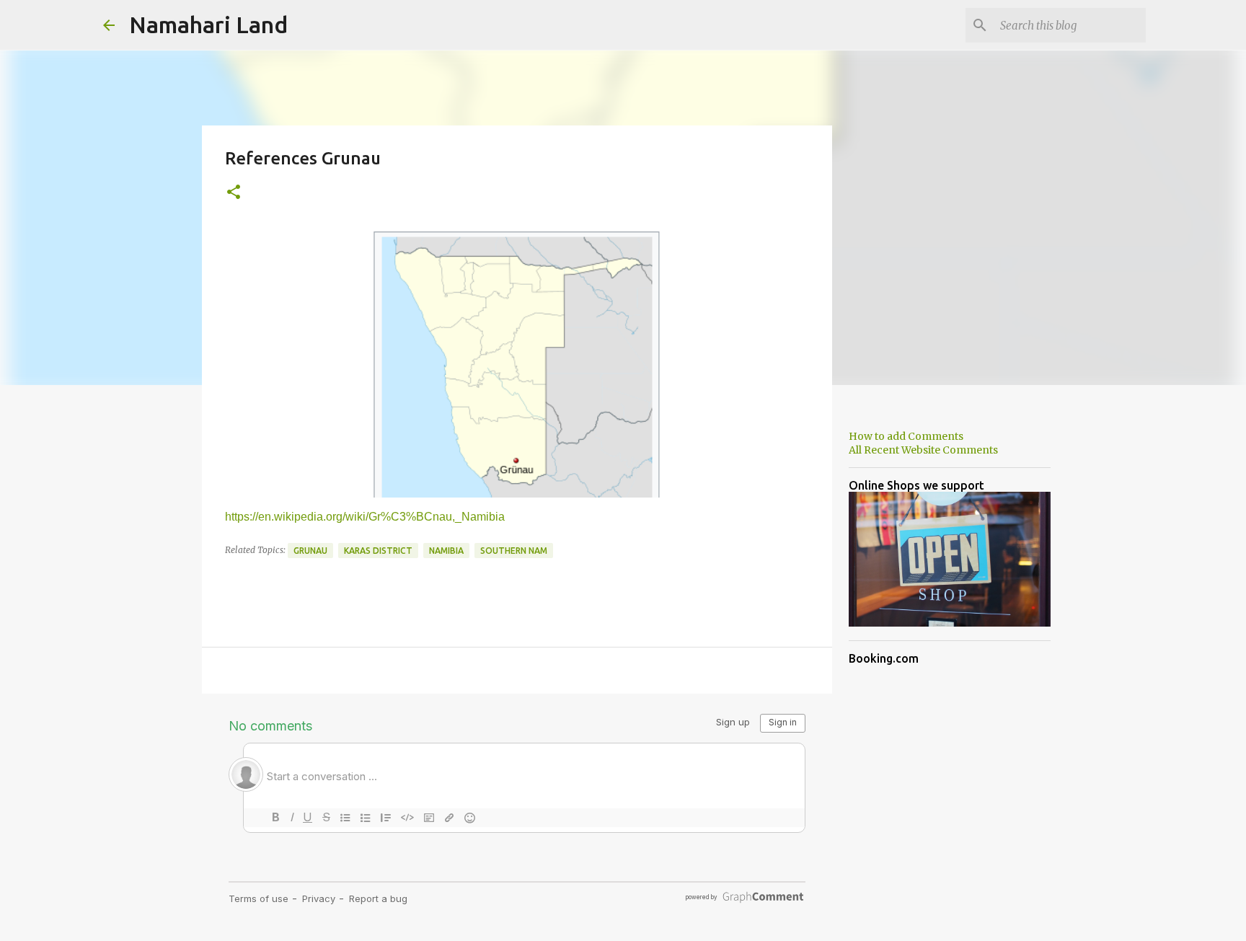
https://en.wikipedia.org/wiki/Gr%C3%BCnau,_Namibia (365, 517)
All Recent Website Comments (923, 449)
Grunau (310, 550)
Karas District (378, 550)
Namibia (446, 550)
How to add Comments (906, 436)
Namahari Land (208, 24)
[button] (233, 193)
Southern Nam (513, 550)
